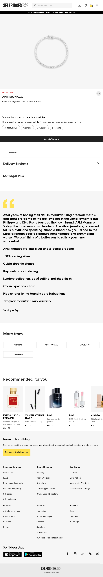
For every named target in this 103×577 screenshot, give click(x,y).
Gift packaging (9, 499)
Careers (40, 521)
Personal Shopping (12, 488)
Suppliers (40, 527)
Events (6, 527)
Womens (18, 344)
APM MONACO (12, 97)
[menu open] (97, 5)
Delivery (40, 472)
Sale (72, 511)
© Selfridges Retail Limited (51, 572)
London (73, 472)
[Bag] (91, 5)
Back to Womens (51, 139)
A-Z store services (11, 511)
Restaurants (9, 516)
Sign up (72, 12)
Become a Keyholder (14, 452)
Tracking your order (45, 488)
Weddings (74, 521)
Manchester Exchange (80, 488)
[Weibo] (97, 555)
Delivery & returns (15, 164)
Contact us (8, 472)
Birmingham (75, 478)
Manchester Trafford (79, 483)
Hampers (74, 516)
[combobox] (54, 5)
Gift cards (7, 494)
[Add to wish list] (98, 93)
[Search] (35, 5)
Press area (41, 532)
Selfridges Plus (13, 176)
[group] (51, 408)
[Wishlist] (85, 5)
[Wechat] (90, 555)
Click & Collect (42, 478)
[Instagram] (75, 555)
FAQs (5, 478)
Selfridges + (42, 483)
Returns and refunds (13, 483)
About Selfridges (44, 516)
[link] (12, 423)
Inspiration (41, 511)
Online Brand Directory (47, 494)
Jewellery (84, 344)
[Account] (79, 5)
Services (7, 521)
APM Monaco (85, 222)
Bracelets (13, 152)
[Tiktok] (82, 555)
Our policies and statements (49, 537)
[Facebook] (67, 555)
